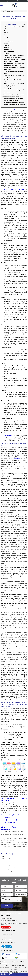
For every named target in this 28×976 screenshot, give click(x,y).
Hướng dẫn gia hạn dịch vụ (8, 934)
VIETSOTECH (18, 724)
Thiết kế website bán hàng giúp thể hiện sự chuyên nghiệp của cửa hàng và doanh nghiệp (14, 86)
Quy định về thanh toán (7, 939)
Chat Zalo (10, 974)
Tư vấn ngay (7, 906)
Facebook (17, 974)
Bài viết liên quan (7, 853)
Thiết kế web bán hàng (7, 871)
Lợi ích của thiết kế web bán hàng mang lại (13, 55)
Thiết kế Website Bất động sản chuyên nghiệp (12, 860)
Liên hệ (6, 43)
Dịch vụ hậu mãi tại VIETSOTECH (12, 100)
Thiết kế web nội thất (6, 869)
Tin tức (6, 39)
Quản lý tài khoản (8, 49)
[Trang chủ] (15, 5)
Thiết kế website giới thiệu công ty (9, 865)
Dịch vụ (6, 37)
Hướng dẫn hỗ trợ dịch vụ (7, 936)
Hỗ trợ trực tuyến (8, 41)
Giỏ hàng (6, 47)
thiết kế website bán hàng (8, 961)
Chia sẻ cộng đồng (9, 51)
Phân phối (6, 45)
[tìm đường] (6, 927)
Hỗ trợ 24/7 (3, 974)
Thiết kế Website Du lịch (7, 858)
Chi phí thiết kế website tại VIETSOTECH (14, 104)
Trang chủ (6, 30)
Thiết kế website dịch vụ (7, 862)
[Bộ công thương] (6, 946)
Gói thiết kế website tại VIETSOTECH (13, 98)
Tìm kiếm (6, 53)
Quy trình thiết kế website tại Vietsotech (14, 102)
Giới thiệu (6, 33)
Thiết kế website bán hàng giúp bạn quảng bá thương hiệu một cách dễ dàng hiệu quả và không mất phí (14, 59)
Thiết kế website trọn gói (7, 856)
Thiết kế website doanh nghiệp (8, 867)
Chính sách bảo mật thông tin (8, 942)
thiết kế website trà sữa (9, 963)
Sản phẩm (6, 35)
